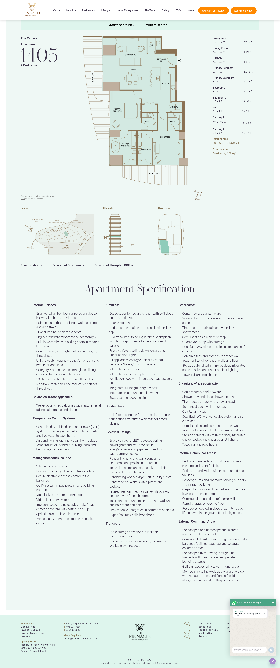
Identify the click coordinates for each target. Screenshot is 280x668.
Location (71, 10)
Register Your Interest (213, 10)
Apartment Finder (243, 10)
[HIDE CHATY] (272, 661)
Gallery (165, 10)
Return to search (155, 25)
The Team (150, 10)
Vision (56, 10)
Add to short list (120, 25)
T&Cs (23, 198)
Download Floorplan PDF (112, 265)
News (191, 10)
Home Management (128, 10)
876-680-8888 (73, 629)
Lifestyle (105, 10)
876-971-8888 (73, 626)
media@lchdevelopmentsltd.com (80, 638)
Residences (88, 10)
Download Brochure (67, 265)
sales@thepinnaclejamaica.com (82, 623)
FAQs (178, 10)
